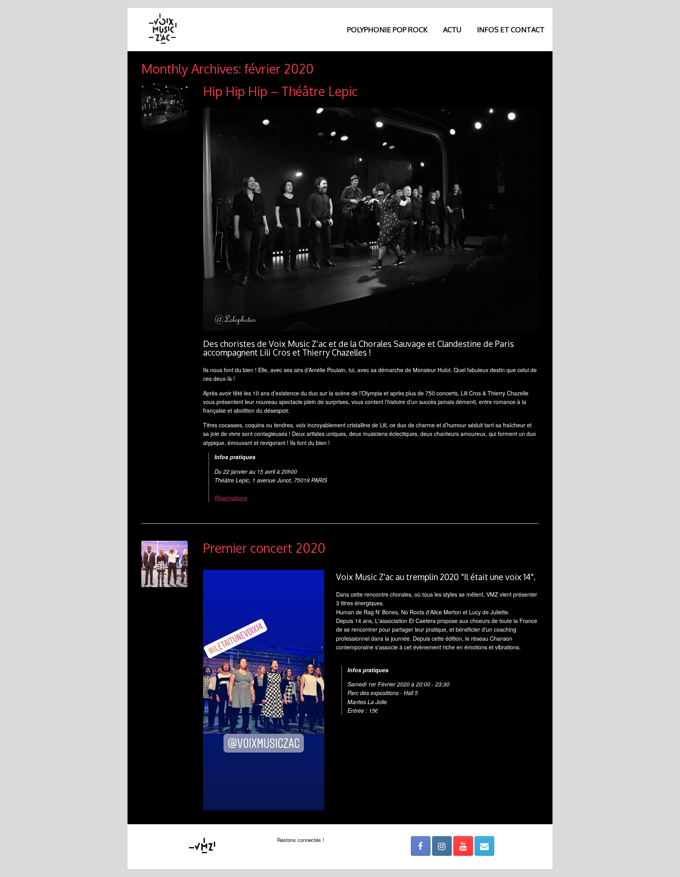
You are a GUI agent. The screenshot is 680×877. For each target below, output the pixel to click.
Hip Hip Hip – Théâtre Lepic (280, 91)
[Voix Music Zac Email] (484, 846)
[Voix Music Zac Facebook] (421, 846)
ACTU (452, 29)
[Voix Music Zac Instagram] (442, 846)
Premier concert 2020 (264, 548)
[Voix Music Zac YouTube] (463, 846)
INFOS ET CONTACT (511, 29)
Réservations (230, 498)
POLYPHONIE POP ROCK (387, 29)
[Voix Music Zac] (162, 29)
